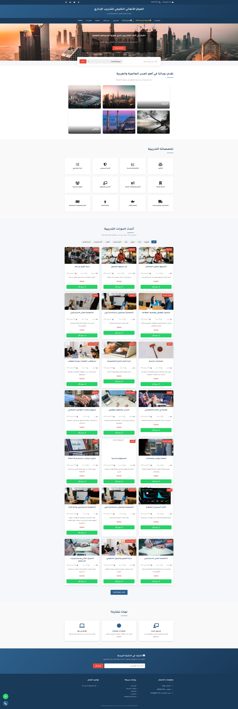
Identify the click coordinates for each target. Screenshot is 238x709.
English (80, 20)
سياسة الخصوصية (130, 696)
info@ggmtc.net (167, 2)
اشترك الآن (98, 666)
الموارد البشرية (117, 242)
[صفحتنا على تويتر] (74, 2)
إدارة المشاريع (86, 242)
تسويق (133, 242)
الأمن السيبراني (98, 242)
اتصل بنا (89, 20)
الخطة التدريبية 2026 (143, 20)
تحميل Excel (126, 20)
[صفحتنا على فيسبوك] (78, 2)
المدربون (116, 20)
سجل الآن (155, 287)
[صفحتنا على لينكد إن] (70, 2)
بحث (83, 61)
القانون (108, 242)
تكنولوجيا (146, 242)
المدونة (97, 20)
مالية (126, 242)
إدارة (139, 242)
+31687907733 (155, 2)
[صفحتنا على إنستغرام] (66, 2)
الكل (154, 242)
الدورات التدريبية (131, 688)
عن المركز (106, 20)
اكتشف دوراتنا (119, 48)
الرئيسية (157, 20)
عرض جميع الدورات (119, 592)
